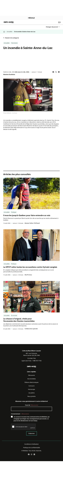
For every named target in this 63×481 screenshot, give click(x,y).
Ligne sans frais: (31, 361)
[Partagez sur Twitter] (56, 72)
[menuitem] (53, 27)
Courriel (31, 405)
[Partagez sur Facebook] (53, 72)
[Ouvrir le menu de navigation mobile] (59, 22)
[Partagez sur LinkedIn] (59, 72)
